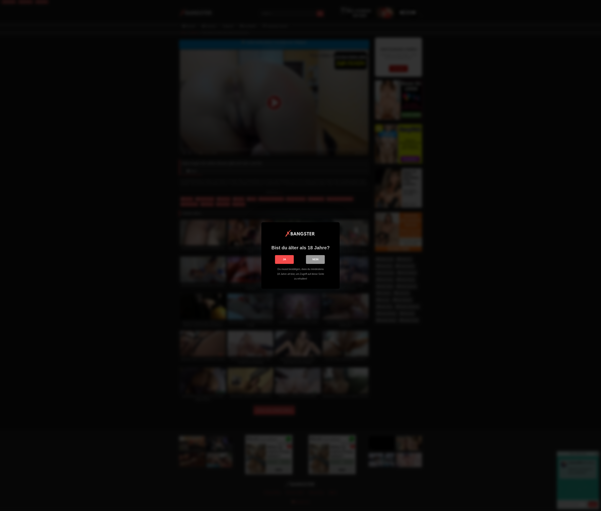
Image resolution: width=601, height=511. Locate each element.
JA (284, 259)
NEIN (315, 259)
